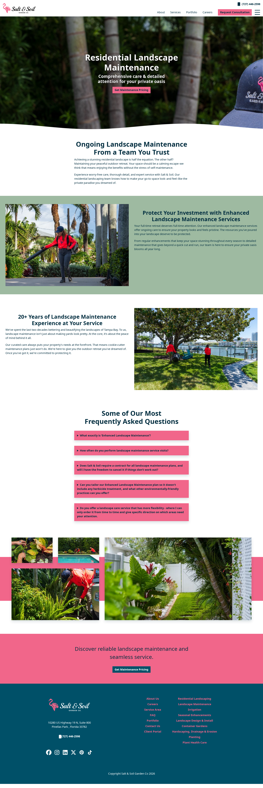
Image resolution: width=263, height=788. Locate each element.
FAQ (152, 715)
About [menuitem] (161, 12)
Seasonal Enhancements (194, 715)
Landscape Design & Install (194, 720)
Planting (194, 737)
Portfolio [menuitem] (191, 12)
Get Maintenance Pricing (131, 90)
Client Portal (152, 731)
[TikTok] (90, 752)
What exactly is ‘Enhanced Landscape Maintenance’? (115, 435)
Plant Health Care (195, 742)
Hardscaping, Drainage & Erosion (194, 731)
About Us (152, 698)
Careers (152, 704)
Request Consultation (235, 12)
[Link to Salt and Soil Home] (69, 705)
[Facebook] (49, 752)
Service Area (152, 709)
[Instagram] (57, 752)
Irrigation (194, 709)
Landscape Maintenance (194, 704)
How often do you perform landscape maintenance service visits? (124, 450)
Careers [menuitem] (207, 12)
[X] (73, 752)
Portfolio (153, 720)
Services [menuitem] (175, 12)
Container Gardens (194, 726)
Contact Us (152, 726)
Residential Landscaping (194, 698)
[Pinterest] (81, 752)
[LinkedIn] (65, 752)
